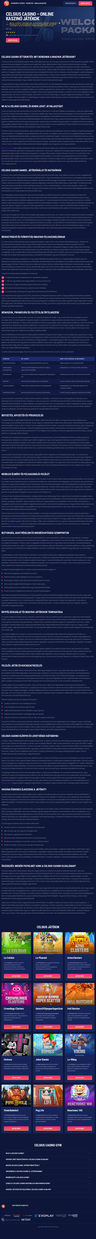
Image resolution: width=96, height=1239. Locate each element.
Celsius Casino (8, 148)
